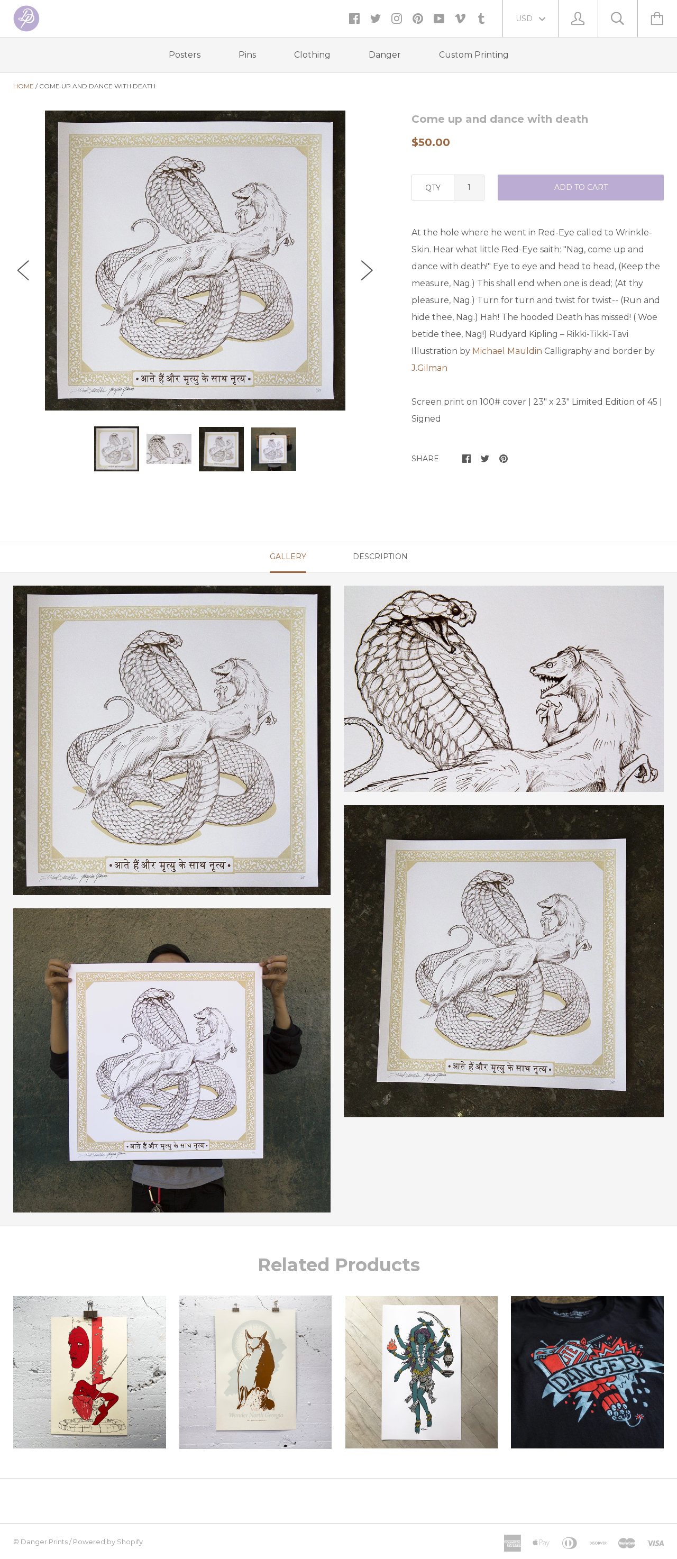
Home (23, 86)
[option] (195, 261)
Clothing (312, 55)
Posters (184, 55)
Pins (247, 55)
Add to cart (581, 187)
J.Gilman (429, 368)
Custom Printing (474, 55)
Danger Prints (44, 1541)
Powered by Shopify (108, 1541)
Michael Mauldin (507, 351)
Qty (433, 188)
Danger (385, 55)
